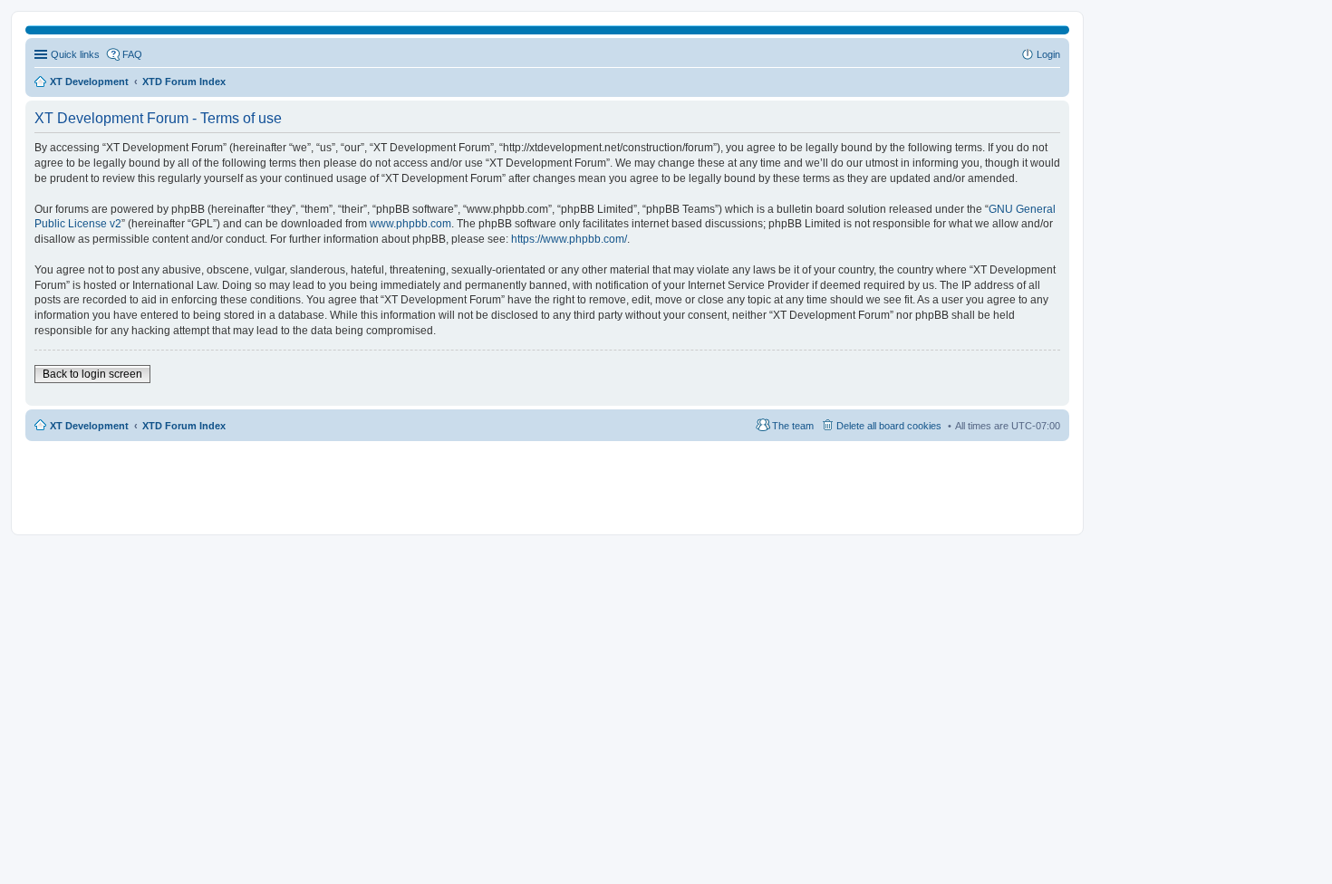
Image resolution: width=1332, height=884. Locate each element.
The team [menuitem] (793, 425)
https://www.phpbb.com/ (569, 239)
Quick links (75, 54)
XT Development (89, 425)
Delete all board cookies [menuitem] (888, 425)
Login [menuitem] (1048, 54)
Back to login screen (92, 374)
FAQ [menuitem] (132, 54)
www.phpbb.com (410, 223)
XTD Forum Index (184, 425)
